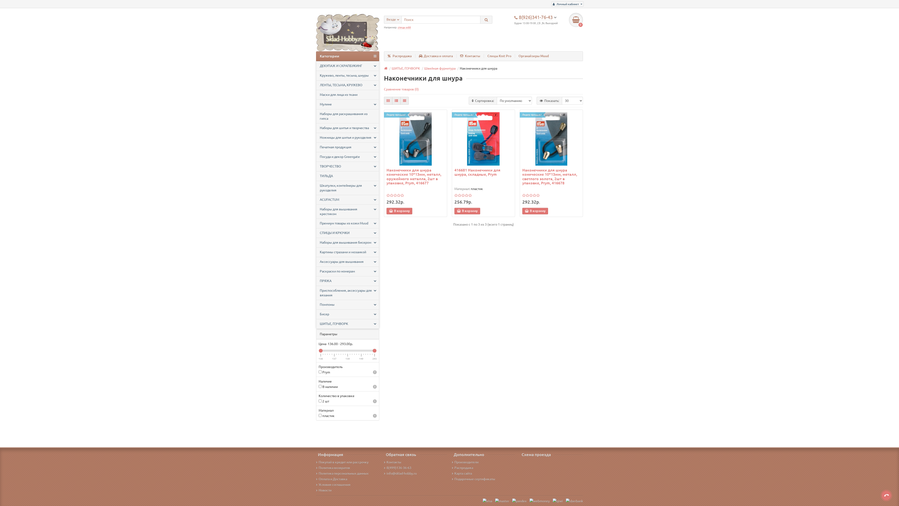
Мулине (326, 104)
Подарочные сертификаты (474, 479)
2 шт (349, 401)
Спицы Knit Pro (499, 56)
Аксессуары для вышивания (342, 262)
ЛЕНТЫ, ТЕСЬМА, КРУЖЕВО (341, 85)
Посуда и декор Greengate (340, 157)
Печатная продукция (335, 147)
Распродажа (402, 56)
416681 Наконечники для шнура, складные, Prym (477, 172)
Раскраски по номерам (337, 271)
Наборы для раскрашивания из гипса (344, 116)
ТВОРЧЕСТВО (330, 166)
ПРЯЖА (326, 281)
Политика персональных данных (343, 473)
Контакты (472, 56)
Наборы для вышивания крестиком (338, 211)
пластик (349, 416)
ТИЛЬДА (326, 176)
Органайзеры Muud (534, 56)
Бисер (324, 314)
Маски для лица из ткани (338, 95)
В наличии (349, 387)
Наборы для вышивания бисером (345, 242)
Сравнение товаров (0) (401, 89)
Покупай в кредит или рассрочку (343, 462)
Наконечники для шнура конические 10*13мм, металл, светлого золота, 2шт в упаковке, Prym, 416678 (549, 176)
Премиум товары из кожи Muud (344, 223)
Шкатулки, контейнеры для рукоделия (341, 188)
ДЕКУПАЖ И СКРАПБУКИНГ (341, 66)
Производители (466, 462)
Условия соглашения (334, 485)
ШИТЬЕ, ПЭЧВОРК (334, 324)
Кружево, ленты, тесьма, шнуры (344, 75)
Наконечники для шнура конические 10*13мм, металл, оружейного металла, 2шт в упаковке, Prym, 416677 (414, 176)
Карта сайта (463, 473)
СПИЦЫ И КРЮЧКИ (335, 233)
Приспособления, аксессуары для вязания (346, 293)
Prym (349, 372)
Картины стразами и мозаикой (343, 252)
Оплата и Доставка (333, 479)
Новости (325, 490)
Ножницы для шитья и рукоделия (345, 137)
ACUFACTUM (329, 199)
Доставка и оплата (438, 56)
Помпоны (327, 304)
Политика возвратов (334, 468)
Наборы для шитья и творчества (344, 128)
